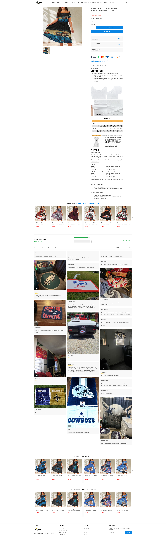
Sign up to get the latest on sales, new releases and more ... (120, 529)
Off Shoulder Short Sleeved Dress (87, 203)
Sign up (128, 532)
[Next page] (133, 218)
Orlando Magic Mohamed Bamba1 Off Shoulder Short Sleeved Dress (123, 476)
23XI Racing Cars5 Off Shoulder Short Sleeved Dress (107, 223)
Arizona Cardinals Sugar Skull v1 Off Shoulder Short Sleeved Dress (123, 223)
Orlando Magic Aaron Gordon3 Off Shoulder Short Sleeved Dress (107, 476)
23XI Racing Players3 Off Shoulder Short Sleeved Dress (42, 223)
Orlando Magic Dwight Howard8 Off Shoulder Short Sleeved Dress (74, 476)
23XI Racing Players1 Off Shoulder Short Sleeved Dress (91, 223)
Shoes (73, 2)
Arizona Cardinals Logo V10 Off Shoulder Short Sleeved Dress (58, 223)
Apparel (58, 2)
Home (53, 2)
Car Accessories (82, 2)
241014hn (103, 60)
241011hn (98, 60)
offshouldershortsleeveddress (98, 61)
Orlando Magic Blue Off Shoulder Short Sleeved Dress (42, 476)
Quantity (93, 24)
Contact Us (100, 2)
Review (112, 2)
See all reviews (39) (38, 241)
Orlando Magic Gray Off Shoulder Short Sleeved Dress (58, 476)
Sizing (85, 532)
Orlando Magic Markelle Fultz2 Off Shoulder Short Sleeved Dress (91, 476)
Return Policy (62, 534)
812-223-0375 (37, 535)
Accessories (91, 2)
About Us (106, 2)
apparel (108, 60)
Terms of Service (63, 530)
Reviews (86, 534)
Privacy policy (62, 528)
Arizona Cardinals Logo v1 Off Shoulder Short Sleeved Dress (74, 223)
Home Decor (66, 2)
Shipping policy (62, 532)
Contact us (86, 528)
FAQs (85, 530)
